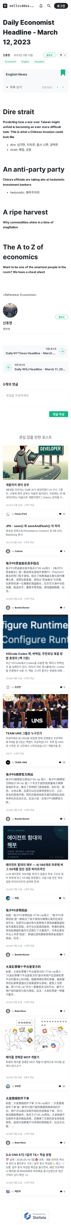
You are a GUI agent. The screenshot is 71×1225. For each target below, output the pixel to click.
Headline (39, 61)
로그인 (61, 6)
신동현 (6, 55)
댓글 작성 (58, 414)
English (25, 61)
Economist (10, 61)
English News (16, 74)
